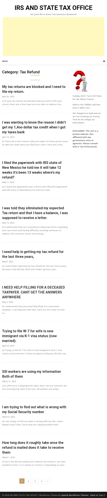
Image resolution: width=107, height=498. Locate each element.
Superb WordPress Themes (75, 495)
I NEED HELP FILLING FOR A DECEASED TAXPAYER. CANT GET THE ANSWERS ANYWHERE (33, 292)
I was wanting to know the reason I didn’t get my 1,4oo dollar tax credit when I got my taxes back (34, 127)
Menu (5, 61)
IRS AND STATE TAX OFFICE (53, 7)
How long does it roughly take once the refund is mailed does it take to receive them (33, 447)
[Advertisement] (53, 36)
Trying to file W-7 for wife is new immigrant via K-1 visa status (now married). (29, 336)
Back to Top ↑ (97, 495)
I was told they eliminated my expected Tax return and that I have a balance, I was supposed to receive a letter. (35, 213)
